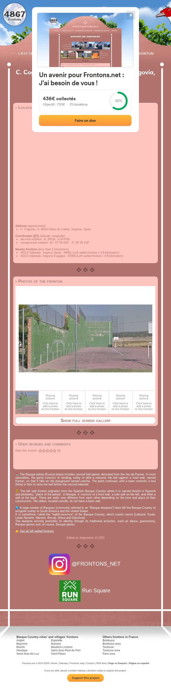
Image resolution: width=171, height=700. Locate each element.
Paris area (109, 653)
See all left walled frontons (37, 531)
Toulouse (108, 647)
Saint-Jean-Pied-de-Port (65, 650)
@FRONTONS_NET (96, 564)
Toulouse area (111, 650)
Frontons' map (77, 663)
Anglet (20, 640)
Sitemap (63, 663)
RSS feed (101, 663)
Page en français (117, 663)
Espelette (56, 640)
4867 (14, 13)
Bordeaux (108, 640)
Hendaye (22, 650)
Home (54, 663)
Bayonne (21, 643)
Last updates (32, 53)
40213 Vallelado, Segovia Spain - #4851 (46, 252)
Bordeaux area (112, 643)
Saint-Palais (58, 653)
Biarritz (20, 647)
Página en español (139, 663)
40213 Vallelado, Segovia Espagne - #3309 (48, 256)
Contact (90, 663)
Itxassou (56, 643)
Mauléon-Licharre (62, 647)
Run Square (96, 590)
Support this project (85, 678)
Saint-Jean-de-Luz (27, 653)
